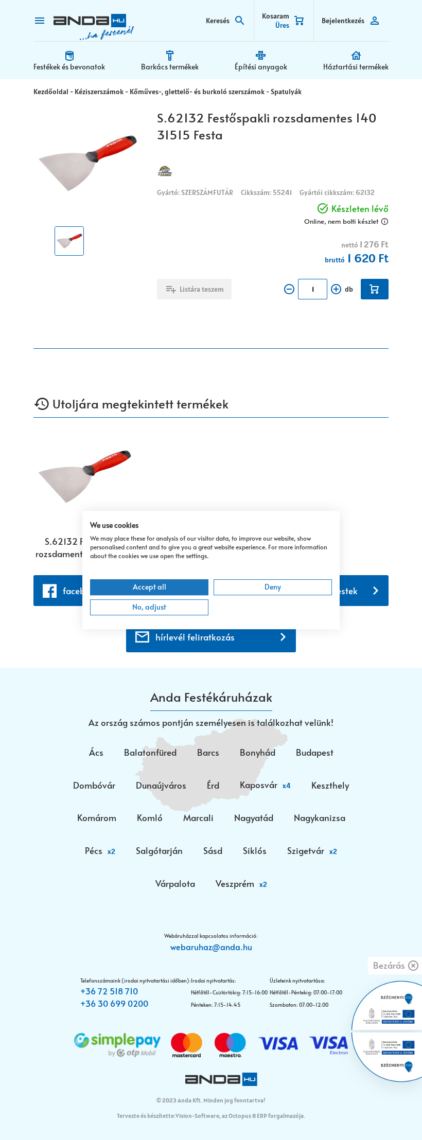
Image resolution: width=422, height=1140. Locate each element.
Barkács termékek (170, 67)
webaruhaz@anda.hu (211, 946)
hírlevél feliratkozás (195, 637)
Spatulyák (286, 91)
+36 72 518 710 (109, 990)
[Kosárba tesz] (375, 289)
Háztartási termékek (356, 67)
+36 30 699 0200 (114, 1003)
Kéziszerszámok (99, 91)
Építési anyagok (261, 67)
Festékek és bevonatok (69, 67)
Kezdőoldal (50, 91)
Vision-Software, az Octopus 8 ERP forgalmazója (239, 1115)
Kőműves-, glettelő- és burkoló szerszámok (197, 91)
